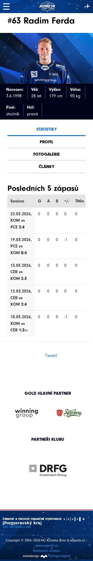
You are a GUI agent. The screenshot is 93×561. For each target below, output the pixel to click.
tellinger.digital (59, 556)
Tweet (51, 355)
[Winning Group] (26, 413)
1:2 (23, 329)
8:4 (24, 252)
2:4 (22, 226)
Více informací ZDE (16, 527)
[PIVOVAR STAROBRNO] (69, 413)
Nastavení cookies (46, 551)
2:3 (24, 278)
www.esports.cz (46, 545)
